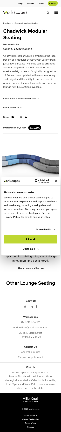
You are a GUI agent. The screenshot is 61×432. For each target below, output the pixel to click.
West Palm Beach (34, 384)
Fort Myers (12, 384)
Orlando (36, 380)
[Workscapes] (15, 12)
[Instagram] (25, 306)
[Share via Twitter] (21, 117)
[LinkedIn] (31, 306)
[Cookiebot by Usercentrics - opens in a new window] (36, 181)
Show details (43, 229)
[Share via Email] (13, 117)
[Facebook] (36, 306)
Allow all (30, 239)
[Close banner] (56, 181)
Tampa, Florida (17, 376)
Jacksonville (48, 380)
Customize (29, 248)
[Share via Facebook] (16, 117)
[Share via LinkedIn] (26, 117)
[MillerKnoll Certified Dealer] (30, 399)
